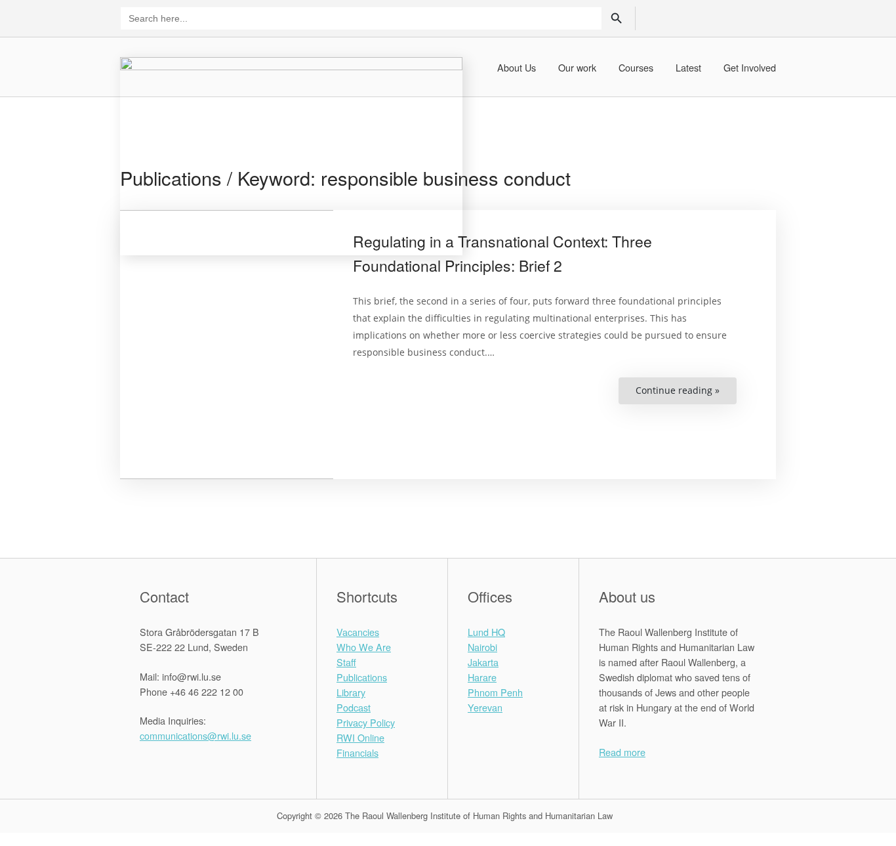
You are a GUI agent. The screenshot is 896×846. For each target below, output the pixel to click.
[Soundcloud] (765, 17)
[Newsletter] (742, 17)
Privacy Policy (365, 722)
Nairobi (482, 647)
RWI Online (360, 737)
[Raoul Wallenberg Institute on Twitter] (163, 765)
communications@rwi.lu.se (195, 735)
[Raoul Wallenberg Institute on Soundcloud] (228, 765)
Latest (688, 67)
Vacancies (357, 632)
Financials (357, 752)
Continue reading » (686, 394)
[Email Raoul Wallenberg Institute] (195, 765)
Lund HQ (486, 632)
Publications (361, 677)
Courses (636, 67)
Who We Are (363, 647)
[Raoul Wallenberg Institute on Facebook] (146, 765)
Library (350, 692)
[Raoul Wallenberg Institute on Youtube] (212, 765)
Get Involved (749, 67)
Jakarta (483, 662)
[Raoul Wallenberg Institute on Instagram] (179, 765)
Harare (482, 677)
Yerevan (485, 707)
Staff (346, 662)
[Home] (291, 154)
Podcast (353, 707)
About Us (516, 67)
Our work (577, 67)
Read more (622, 752)
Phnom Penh (495, 692)
